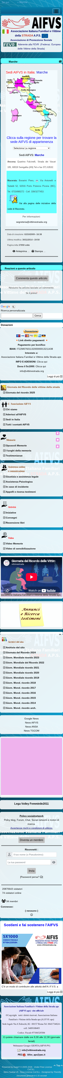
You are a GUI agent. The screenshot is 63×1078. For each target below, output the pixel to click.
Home (13, 2)
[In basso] (58, 446)
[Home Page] (31, 22)
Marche (13, 61)
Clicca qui (42, 361)
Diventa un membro (31, 840)
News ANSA (31, 726)
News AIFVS (31, 722)
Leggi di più (53, 376)
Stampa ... (40, 251)
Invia (31, 870)
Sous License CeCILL (30, 1072)
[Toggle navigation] (56, 11)
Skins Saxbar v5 (11, 1072)
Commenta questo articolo (31, 278)
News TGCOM (31, 730)
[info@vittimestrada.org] (18, 1050)
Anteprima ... (22, 251)
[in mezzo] (58, 440)
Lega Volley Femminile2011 (31, 803)
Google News (31, 718)
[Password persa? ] (31, 877)
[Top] (58, 433)
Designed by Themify (51, 1072)
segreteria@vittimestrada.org (31, 222)
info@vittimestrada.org (32, 371)
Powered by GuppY (11, 1067)
